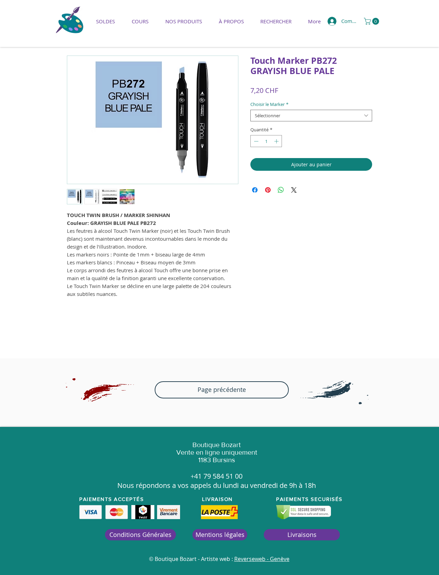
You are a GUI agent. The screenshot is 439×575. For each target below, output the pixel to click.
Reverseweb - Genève (261, 559)
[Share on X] (294, 190)
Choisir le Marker (269, 104)
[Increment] (277, 141)
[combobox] (311, 115)
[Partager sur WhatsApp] (281, 190)
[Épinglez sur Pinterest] (268, 190)
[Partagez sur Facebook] (255, 190)
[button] (183, 21)
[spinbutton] (266, 141)
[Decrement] (255, 141)
